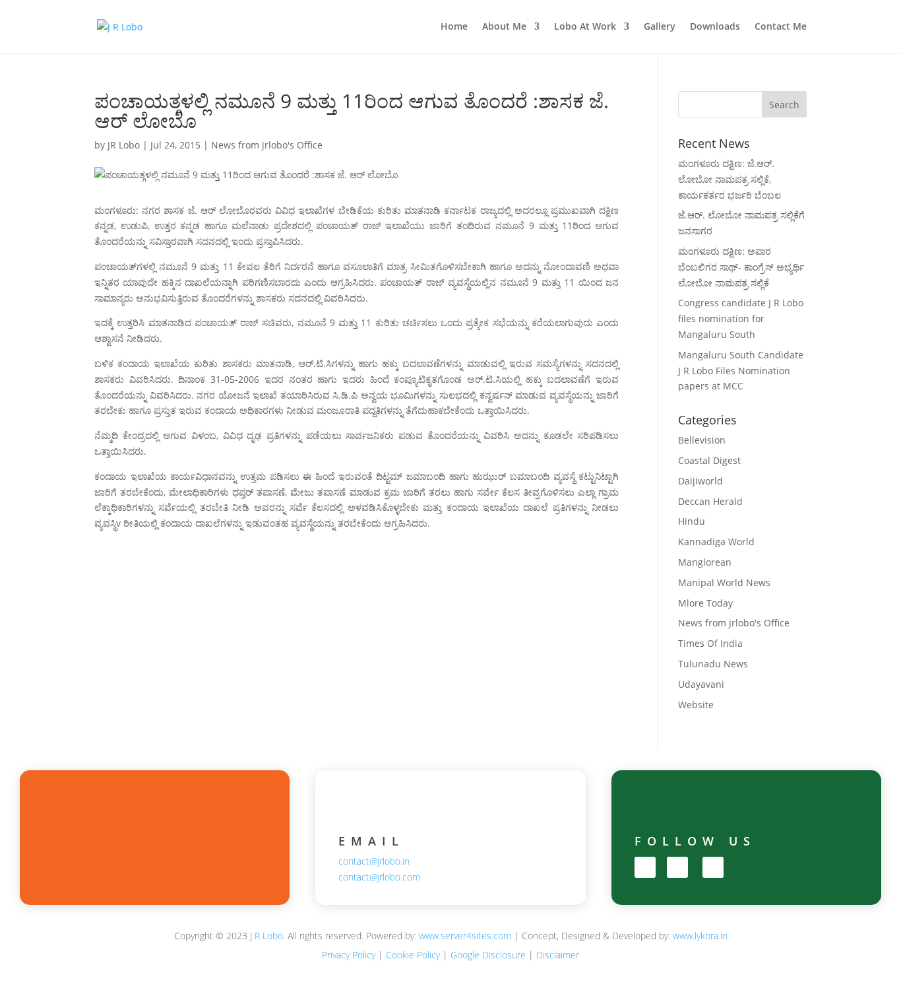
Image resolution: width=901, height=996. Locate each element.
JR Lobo (124, 145)
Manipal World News (724, 582)
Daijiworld (700, 481)
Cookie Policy (413, 954)
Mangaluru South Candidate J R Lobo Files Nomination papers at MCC (740, 371)
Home (454, 27)
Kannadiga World (716, 541)
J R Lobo (266, 935)
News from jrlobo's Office (267, 145)
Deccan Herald (710, 501)
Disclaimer (557, 954)
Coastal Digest (709, 460)
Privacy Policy (348, 954)
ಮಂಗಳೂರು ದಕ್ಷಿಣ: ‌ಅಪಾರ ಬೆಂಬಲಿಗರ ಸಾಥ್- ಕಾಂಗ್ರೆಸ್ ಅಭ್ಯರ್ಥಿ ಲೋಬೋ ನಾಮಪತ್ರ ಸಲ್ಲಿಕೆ (741, 267)
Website (696, 704)
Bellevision (702, 440)
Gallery (659, 27)
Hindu (691, 521)
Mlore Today (705, 603)
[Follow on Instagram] (677, 867)
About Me (504, 27)
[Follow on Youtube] (713, 867)
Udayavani (701, 684)
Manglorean (704, 562)
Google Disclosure (488, 954)
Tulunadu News (713, 663)
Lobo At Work (585, 27)
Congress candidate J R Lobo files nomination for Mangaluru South (740, 318)
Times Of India (710, 643)
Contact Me (781, 27)
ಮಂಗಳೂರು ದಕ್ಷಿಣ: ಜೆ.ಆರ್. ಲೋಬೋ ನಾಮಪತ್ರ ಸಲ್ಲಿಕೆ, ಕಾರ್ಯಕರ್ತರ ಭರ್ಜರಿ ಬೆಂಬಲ (729, 179)
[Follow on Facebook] (645, 867)
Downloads (715, 27)
